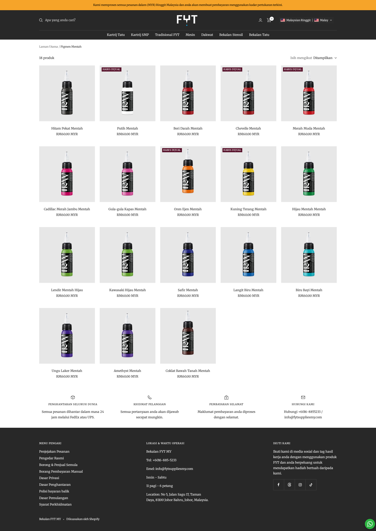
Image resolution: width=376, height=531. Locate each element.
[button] (306, 20)
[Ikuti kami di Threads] (289, 484)
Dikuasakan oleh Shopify (82, 519)
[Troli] (269, 20)
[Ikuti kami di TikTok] (311, 484)
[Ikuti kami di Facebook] (278, 484)
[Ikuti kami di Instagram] (300, 484)
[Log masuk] (260, 20)
